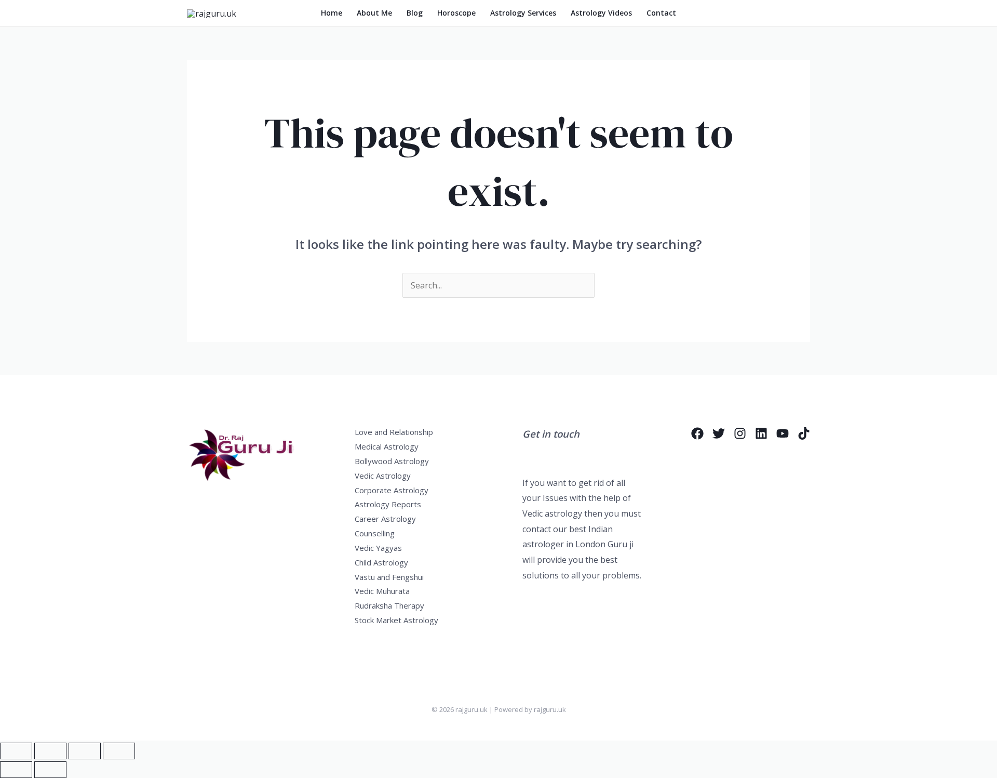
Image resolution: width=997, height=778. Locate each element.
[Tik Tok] (804, 433)
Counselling (375, 533)
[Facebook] (697, 433)
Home (331, 13)
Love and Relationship (394, 432)
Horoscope (456, 13)
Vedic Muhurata (382, 591)
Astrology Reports (388, 504)
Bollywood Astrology (392, 461)
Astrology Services (523, 13)
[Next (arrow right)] (50, 769)
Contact (661, 13)
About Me (374, 13)
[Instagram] (740, 433)
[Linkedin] (761, 433)
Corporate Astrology (391, 490)
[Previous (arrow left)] (16, 769)
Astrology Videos (601, 13)
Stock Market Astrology (396, 620)
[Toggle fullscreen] (50, 751)
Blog (415, 13)
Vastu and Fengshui (389, 577)
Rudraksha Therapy (389, 605)
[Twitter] (718, 433)
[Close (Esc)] (119, 751)
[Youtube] (782, 433)
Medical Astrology (387, 446)
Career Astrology (385, 518)
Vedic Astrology (383, 475)
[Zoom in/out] (16, 751)
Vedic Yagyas (378, 548)
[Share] (85, 751)
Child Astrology (381, 562)
